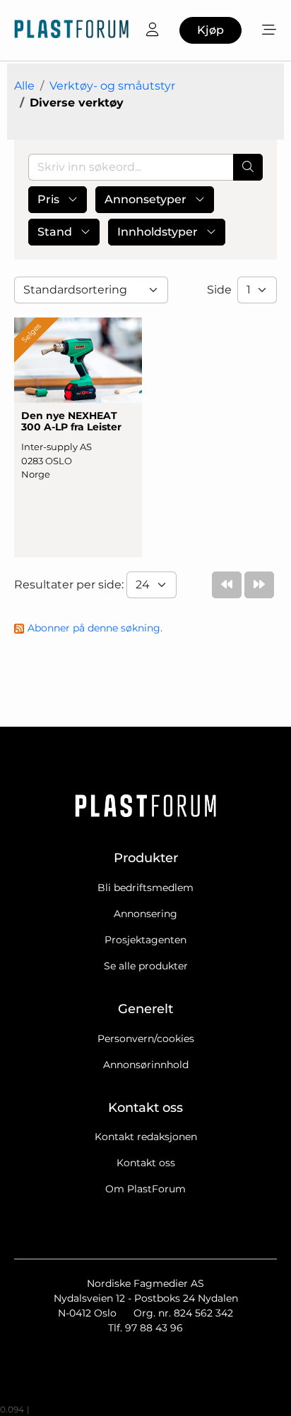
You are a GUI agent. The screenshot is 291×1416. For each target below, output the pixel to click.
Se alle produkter (146, 966)
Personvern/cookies (145, 1038)
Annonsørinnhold (146, 1064)
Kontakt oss (146, 1162)
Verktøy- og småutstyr (112, 85)
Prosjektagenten (145, 939)
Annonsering (145, 913)
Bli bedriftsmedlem (145, 887)
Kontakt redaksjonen (146, 1136)
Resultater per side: (70, 584)
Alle (24, 85)
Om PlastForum (145, 1188)
